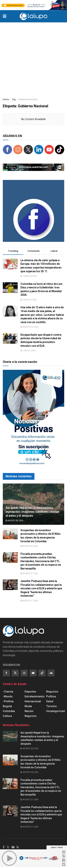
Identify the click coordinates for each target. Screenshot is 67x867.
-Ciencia (8, 691)
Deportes (30, 691)
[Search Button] (62, 16)
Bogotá (7, 706)
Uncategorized (55, 711)
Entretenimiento (34, 696)
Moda (28, 706)
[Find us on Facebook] (6, 673)
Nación (29, 711)
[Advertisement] (33, 58)
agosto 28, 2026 (15, 521)
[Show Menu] (4, 16)
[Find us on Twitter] (15, 673)
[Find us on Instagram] (24, 673)
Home (6, 99)
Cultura (7, 715)
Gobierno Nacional (28, 99)
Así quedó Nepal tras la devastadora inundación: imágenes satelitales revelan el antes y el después (32, 511)
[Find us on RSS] (18, 847)
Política (51, 696)
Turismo (51, 706)
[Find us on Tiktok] (42, 673)
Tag (14, 99)
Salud (49, 701)
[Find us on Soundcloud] (51, 673)
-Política (8, 701)
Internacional (33, 701)
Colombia (9, 711)
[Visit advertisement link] (33, 5)
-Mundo (8, 696)
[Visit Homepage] (33, 16)
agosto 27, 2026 (30, 573)
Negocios (31, 715)
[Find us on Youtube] (33, 673)
